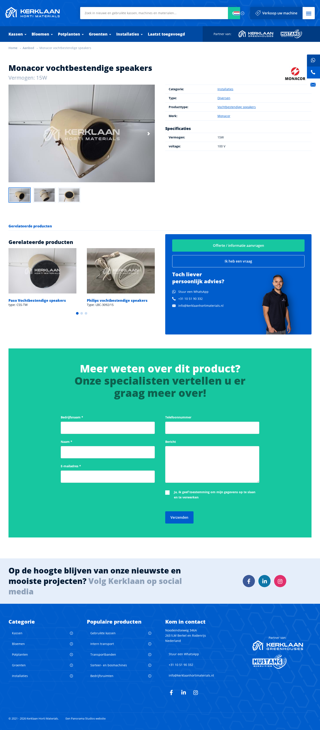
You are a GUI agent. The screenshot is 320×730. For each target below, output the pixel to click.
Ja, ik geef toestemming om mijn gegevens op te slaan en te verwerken (214, 494)
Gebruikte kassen (103, 633)
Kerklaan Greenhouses (256, 33)
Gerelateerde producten (30, 226)
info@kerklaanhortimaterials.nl (201, 306)
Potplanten (69, 34)
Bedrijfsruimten (101, 676)
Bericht (170, 442)
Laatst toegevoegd (166, 34)
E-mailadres (71, 466)
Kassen (15, 34)
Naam (66, 442)
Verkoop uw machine (279, 13)
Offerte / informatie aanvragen (238, 245)
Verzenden (179, 517)
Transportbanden (103, 654)
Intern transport (102, 644)
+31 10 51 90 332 (190, 299)
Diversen (223, 98)
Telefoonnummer (178, 417)
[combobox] (160, 13)
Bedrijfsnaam (72, 417)
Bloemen (40, 34)
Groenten (98, 34)
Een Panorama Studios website (86, 718)
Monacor (223, 116)
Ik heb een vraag (238, 261)
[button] (309, 13)
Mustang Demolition (291, 33)
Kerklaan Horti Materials (32, 12)
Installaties (127, 34)
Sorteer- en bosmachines (108, 665)
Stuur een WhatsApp (193, 292)
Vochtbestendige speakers (236, 107)
